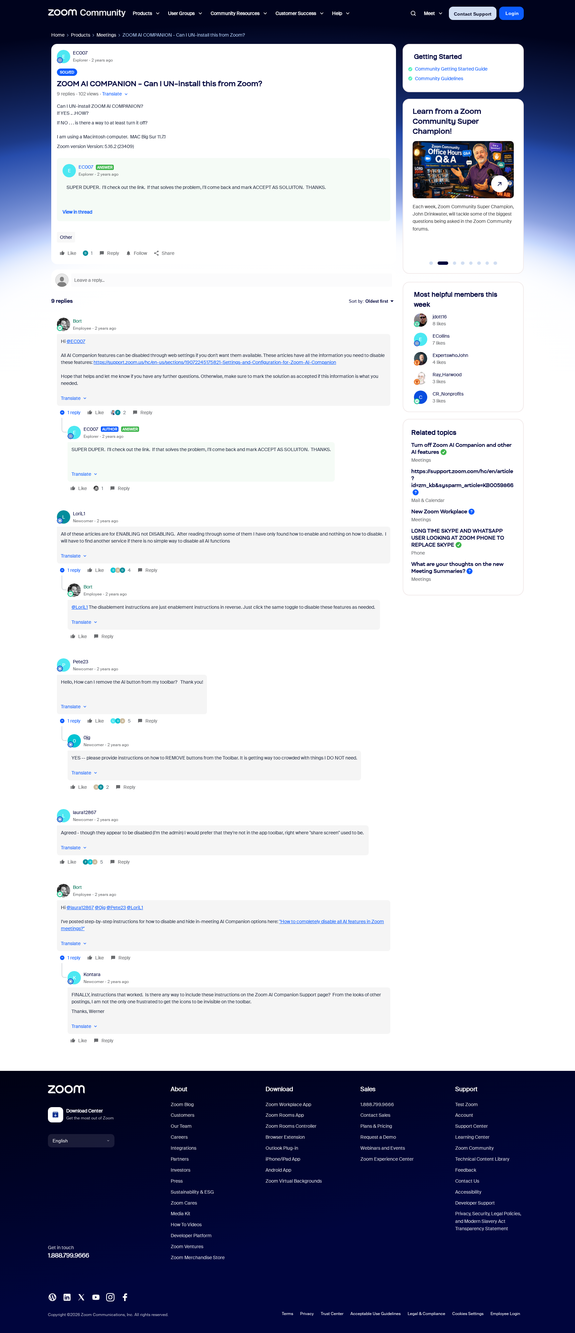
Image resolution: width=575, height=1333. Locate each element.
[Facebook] (124, 1297)
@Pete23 (116, 908)
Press (177, 1181)
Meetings (106, 35)
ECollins (441, 336)
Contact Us (467, 1181)
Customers (182, 1115)
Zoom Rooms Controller (291, 1126)
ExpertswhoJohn (450, 355)
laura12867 (84, 812)
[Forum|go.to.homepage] (87, 13)
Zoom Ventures (187, 1247)
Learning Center (472, 1137)
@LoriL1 (80, 607)
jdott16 (440, 317)
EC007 (80, 53)
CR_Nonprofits (448, 394)
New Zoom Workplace (439, 511)
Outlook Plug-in (282, 1148)
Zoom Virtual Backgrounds (294, 1181)
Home (58, 35)
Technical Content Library (482, 1159)
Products (80, 35)
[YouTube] (96, 1297)
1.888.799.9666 (68, 1255)
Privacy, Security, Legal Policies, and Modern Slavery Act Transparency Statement (488, 1221)
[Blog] (52, 1297)
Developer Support (475, 1203)
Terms (287, 1313)
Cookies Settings (467, 1313)
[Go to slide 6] (479, 263)
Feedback (465, 1170)
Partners (180, 1159)
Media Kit (180, 1214)
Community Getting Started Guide (451, 69)
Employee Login (505, 1313)
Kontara (92, 974)
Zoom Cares (184, 1203)
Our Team (181, 1126)
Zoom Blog (182, 1104)
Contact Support (472, 14)
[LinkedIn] (67, 1297)
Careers (179, 1137)
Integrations (183, 1148)
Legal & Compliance (426, 1313)
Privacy (307, 1313)
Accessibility (468, 1192)
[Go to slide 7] (487, 263)
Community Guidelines (439, 79)
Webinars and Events (382, 1148)
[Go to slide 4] (463, 263)
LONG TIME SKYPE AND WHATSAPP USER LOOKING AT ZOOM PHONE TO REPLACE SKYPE (457, 538)
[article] (223, 368)
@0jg (100, 908)
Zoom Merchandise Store (198, 1257)
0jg (87, 738)
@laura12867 (80, 908)
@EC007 (76, 341)
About (179, 1089)
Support (466, 1089)
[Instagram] (110, 1297)
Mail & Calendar (428, 500)
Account (464, 1115)
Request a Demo (378, 1137)
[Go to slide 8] (495, 263)
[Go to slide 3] (451, 263)
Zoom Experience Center (387, 1159)
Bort (77, 321)
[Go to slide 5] (471, 263)
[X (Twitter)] (81, 1297)
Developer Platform (191, 1236)
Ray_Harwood (447, 375)
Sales (367, 1089)
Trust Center (332, 1313)
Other (66, 237)
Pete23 (80, 662)
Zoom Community (474, 1148)
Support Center (471, 1126)
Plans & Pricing (376, 1126)
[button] (115, 93)
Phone (418, 553)
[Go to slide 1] (431, 263)
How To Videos (186, 1225)
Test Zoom (466, 1104)
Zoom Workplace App (288, 1104)
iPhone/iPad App (283, 1159)
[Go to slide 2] (439, 263)
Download (279, 1089)
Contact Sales (375, 1115)
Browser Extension (285, 1137)
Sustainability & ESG (192, 1192)
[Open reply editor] (223, 280)
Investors (180, 1170)
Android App (278, 1170)
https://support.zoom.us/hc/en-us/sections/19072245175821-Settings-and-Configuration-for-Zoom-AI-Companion (215, 362)
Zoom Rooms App (285, 1115)
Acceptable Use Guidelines (375, 1313)
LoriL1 (79, 514)
